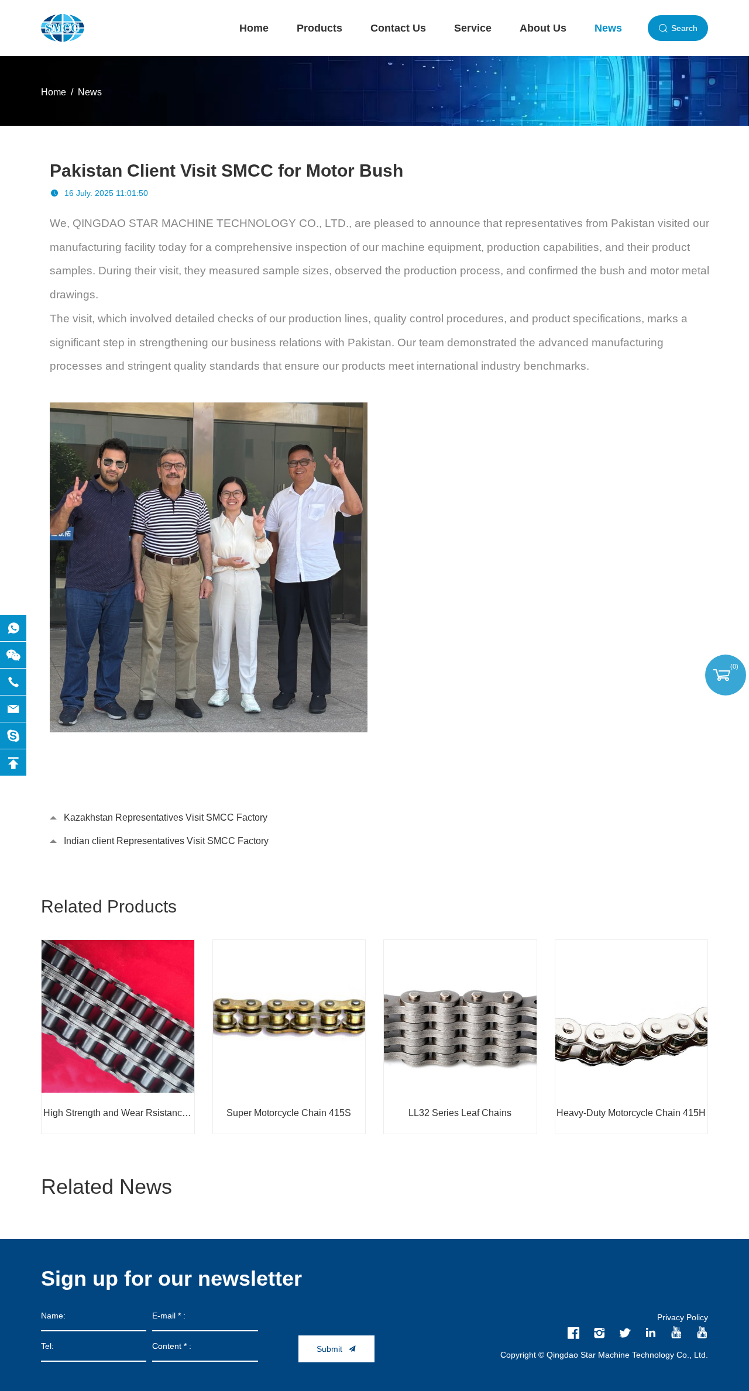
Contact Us (398, 28)
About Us (543, 28)
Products (319, 28)
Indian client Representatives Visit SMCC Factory (166, 841)
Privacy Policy (682, 1317)
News (608, 28)
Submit (329, 1349)
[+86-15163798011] (13, 682)
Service (473, 28)
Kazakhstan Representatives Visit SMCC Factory (165, 817)
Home (254, 28)
